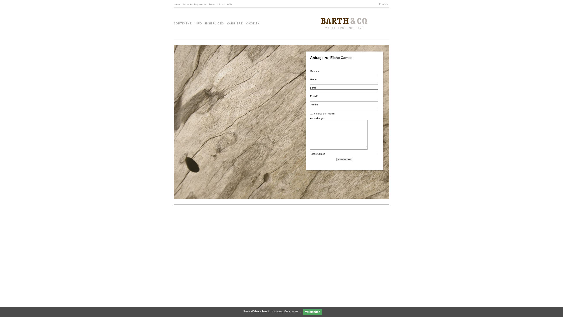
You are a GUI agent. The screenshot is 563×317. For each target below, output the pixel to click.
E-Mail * (314, 96)
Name (313, 79)
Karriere (235, 23)
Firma (313, 88)
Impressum (200, 4)
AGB (229, 4)
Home (177, 4)
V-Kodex (253, 23)
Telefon (314, 104)
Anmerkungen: (318, 118)
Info (198, 23)
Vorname (315, 71)
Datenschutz (217, 4)
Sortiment (183, 23)
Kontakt (187, 4)
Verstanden (312, 311)
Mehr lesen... (292, 311)
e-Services (214, 23)
